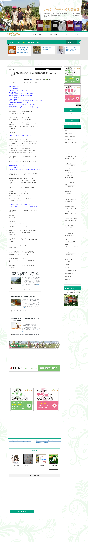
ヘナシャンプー (68, 175)
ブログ (55, 34)
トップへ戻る (34, 34)
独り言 (67, 264)
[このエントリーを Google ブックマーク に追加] (31, 79)
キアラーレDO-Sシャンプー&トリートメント (72, 183)
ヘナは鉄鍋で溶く (69, 193)
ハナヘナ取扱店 (74, 34)
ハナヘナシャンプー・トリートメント (71, 149)
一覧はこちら (72, 42)
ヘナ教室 (67, 191)
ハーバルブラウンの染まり (70, 215)
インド (67, 252)
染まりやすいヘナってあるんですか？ (47, 48)
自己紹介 (67, 170)
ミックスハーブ (68, 177)
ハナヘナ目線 (68, 168)
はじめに (41, 34)
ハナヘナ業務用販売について (70, 270)
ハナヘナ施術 (49, 34)
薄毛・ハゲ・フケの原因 (70, 220)
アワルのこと (68, 223)
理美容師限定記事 (68, 273)
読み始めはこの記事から (69, 136)
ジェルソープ (68, 204)
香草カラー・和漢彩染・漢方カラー (72, 237)
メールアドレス (72, 113)
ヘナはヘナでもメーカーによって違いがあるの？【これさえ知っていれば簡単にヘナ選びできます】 (22, 51)
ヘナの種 (67, 261)
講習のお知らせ (68, 254)
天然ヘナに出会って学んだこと (70, 142)
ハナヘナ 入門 (68, 172)
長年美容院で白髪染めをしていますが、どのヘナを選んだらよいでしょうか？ (53, 468)
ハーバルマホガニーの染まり (71, 218)
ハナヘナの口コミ (68, 139)
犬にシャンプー (68, 227)
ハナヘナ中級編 (68, 197)
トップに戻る (22, 511)
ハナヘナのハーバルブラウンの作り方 (40, 467)
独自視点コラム (68, 133)
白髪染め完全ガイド (69, 206)
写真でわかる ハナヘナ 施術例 (71, 246)
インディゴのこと (69, 235)
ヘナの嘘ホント (68, 201)
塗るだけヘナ (68, 230)
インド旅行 (67, 267)
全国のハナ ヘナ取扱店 (70, 160)
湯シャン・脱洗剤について (70, 199)
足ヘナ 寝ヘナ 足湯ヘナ (70, 241)
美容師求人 (67, 279)
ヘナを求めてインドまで (70, 156)
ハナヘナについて (69, 158)
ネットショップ (64, 34)
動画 (66, 244)
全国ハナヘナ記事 (69, 179)
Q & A (67, 163)
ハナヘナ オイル (68, 186)
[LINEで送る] (48, 79)
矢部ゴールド (67, 276)
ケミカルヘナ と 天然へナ (27, 467)
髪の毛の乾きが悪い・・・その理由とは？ (15, 467)
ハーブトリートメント (70, 211)
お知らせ (67, 257)
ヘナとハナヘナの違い (70, 165)
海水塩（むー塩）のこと (70, 213)
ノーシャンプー (68, 225)
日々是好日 (67, 249)
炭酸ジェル (67, 282)
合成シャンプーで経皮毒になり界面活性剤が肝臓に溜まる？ (71, 49)
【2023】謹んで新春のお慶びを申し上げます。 (20, 441)
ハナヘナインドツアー (69, 145)
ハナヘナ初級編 (68, 153)
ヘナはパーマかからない (70, 208)
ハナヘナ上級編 (68, 233)
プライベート (68, 259)
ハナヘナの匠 (68, 189)
